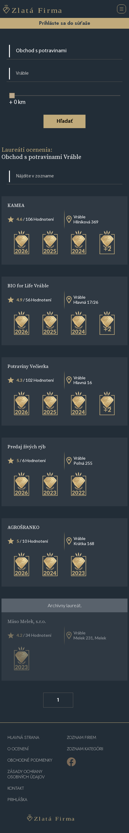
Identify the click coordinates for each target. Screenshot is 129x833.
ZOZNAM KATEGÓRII (85, 749)
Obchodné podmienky (30, 760)
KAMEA (16, 205)
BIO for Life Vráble (28, 285)
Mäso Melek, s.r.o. (27, 621)
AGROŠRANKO (23, 527)
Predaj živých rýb (27, 446)
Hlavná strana (23, 737)
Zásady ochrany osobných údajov (26, 774)
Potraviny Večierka (28, 366)
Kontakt (16, 788)
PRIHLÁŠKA (17, 800)
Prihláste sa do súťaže (64, 23)
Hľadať (65, 121)
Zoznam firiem (81, 737)
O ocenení (18, 749)
